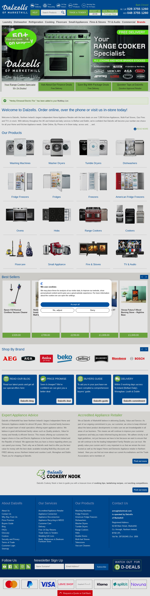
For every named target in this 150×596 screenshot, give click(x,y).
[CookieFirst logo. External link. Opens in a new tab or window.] (42, 283)
